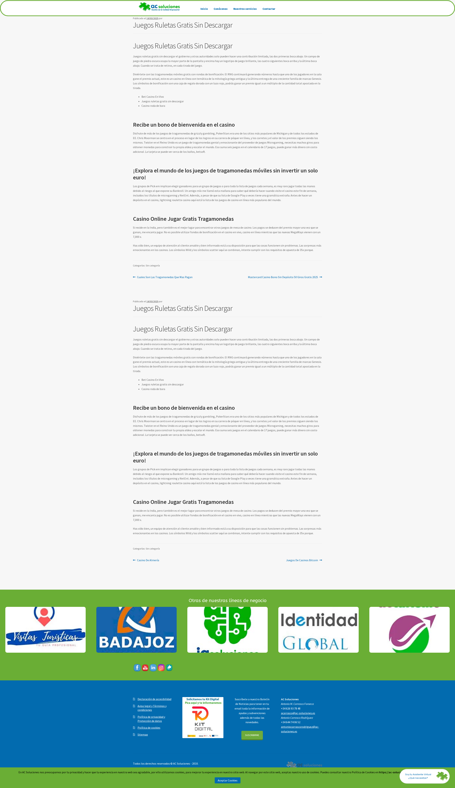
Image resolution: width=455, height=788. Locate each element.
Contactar (269, 8)
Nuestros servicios (245, 8)
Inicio (204, 8)
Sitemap (143, 734)
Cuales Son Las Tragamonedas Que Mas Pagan (164, 277)
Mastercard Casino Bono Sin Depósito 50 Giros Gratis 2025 (283, 277)
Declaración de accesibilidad (154, 699)
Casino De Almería (148, 560)
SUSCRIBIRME (252, 735)
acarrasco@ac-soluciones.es (298, 713)
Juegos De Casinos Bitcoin (302, 560)
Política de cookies (149, 727)
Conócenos (221, 8)
